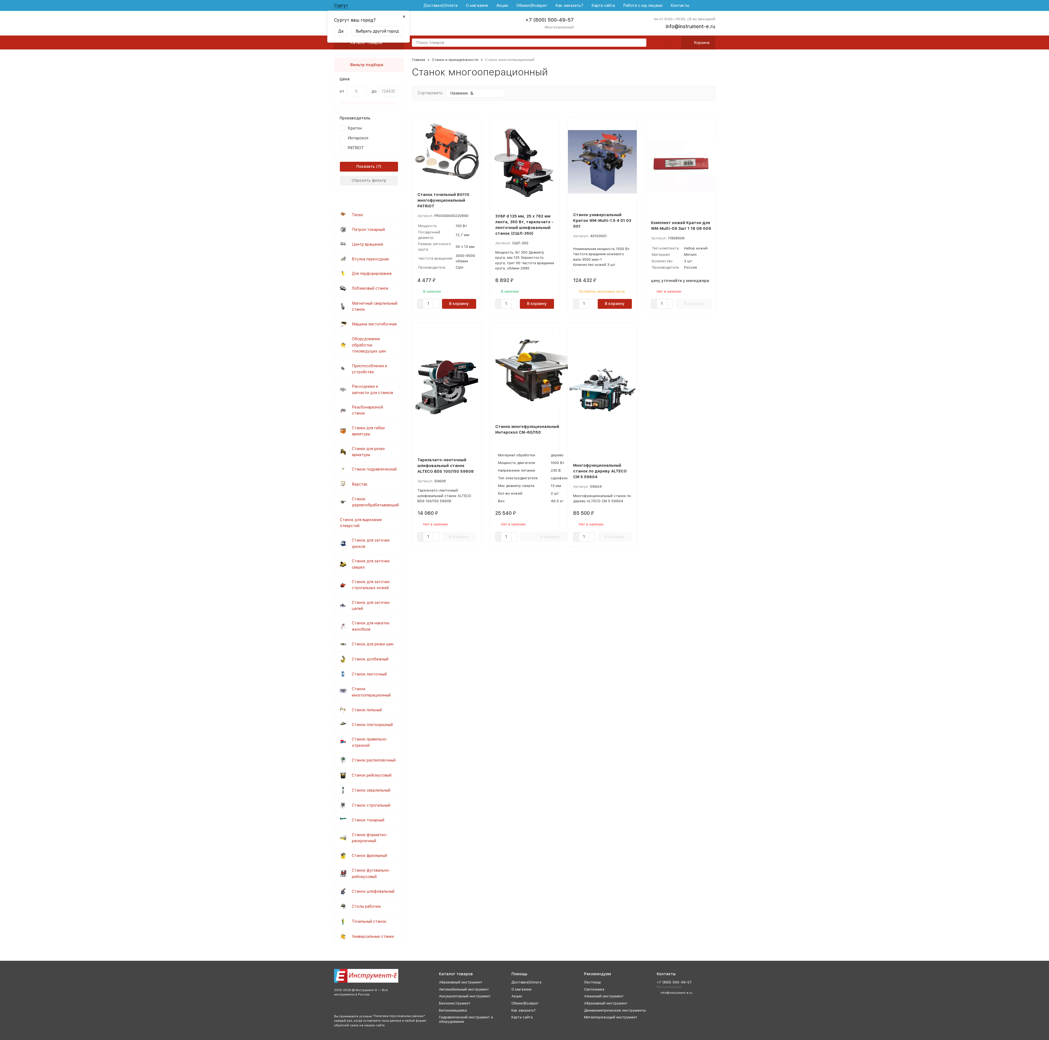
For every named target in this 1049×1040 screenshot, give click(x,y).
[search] (640, 43)
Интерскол (358, 138)
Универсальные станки (373, 936)
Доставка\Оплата (440, 5)
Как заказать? (569, 5)
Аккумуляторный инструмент (465, 996)
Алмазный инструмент (604, 996)
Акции (502, 5)
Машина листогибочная (374, 324)
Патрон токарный (368, 229)
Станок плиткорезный (372, 724)
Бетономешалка (453, 1010)
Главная (418, 60)
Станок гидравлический (374, 469)
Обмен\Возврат (531, 5)
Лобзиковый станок (370, 288)
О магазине (477, 5)
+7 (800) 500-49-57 (549, 20)
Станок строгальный (371, 805)
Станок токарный (368, 820)
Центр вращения (367, 244)
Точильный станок (369, 921)
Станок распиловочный (374, 760)
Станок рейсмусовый (371, 775)
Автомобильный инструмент (464, 989)
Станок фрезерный (369, 855)
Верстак (359, 484)
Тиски (357, 215)
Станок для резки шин (372, 644)
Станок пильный (367, 710)
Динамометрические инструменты (615, 1010)
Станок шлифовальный (373, 891)
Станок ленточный (369, 674)
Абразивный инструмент (460, 982)
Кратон (355, 128)
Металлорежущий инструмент (610, 1017)
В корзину (459, 303)
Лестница (592, 982)
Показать (365, 166)
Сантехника (594, 989)
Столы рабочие (366, 906)
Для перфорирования (371, 273)
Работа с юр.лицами (642, 5)
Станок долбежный (370, 659)
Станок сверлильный (371, 790)
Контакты (680, 5)
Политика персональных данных (399, 1016)
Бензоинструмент (454, 1003)
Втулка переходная (370, 259)
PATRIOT (356, 148)
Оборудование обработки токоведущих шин (369, 345)
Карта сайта (603, 5)
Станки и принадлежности (455, 60)
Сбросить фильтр (369, 180)
